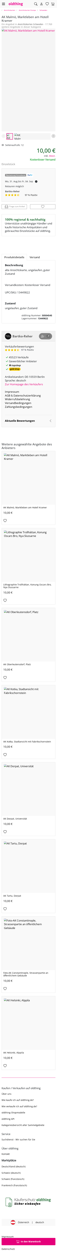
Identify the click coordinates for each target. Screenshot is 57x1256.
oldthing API (8, 1118)
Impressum (12, 392)
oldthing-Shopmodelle (13, 1112)
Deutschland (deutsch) (13, 1166)
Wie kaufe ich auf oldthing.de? (18, 1100)
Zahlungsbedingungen (18, 407)
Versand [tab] (35, 257)
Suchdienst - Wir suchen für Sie (18, 1139)
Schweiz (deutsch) (11, 1172)
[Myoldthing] (41, 4)
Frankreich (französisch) (14, 1185)
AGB (7, 395)
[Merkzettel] (47, 4)
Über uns (6, 1093)
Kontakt (6, 1153)
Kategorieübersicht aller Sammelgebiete (23, 1125)
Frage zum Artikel (17, 206)
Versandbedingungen (18, 403)
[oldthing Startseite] (16, 4)
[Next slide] (53, 136)
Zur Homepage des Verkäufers (24, 384)
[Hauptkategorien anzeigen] (3, 3)
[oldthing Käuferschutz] (28, 1202)
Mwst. (52, 155)
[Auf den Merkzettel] (42, 206)
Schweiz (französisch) (13, 1179)
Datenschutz (8, 1248)
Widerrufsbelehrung (17, 399)
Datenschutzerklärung (27, 395)
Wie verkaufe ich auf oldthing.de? (19, 1106)
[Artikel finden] (35, 4)
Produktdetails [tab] (14, 257)
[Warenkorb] (52, 4)
